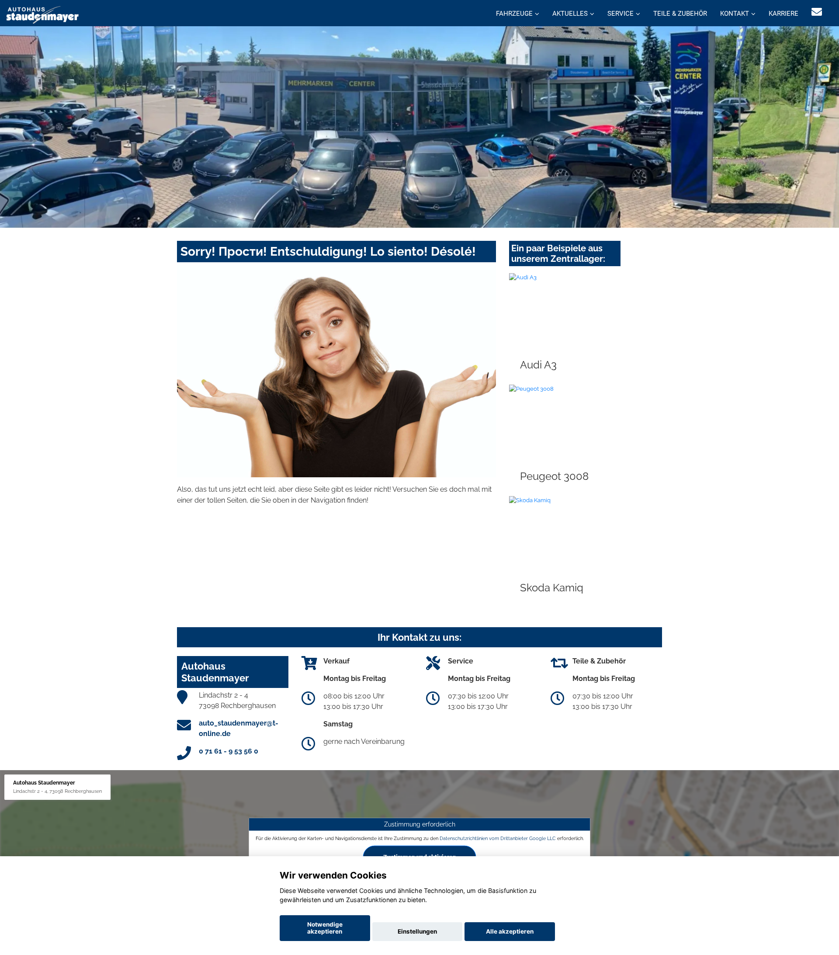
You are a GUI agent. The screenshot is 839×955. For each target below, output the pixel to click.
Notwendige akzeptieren (325, 928)
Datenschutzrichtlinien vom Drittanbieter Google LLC (498, 838)
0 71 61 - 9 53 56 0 (228, 751)
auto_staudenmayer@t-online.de (238, 728)
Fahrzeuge (514, 13)
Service (620, 13)
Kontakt (734, 13)
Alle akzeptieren (510, 931)
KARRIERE (783, 13)
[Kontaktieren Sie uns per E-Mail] (816, 12)
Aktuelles (570, 13)
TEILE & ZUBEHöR (680, 13)
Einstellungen (417, 931)
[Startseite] (43, 14)
